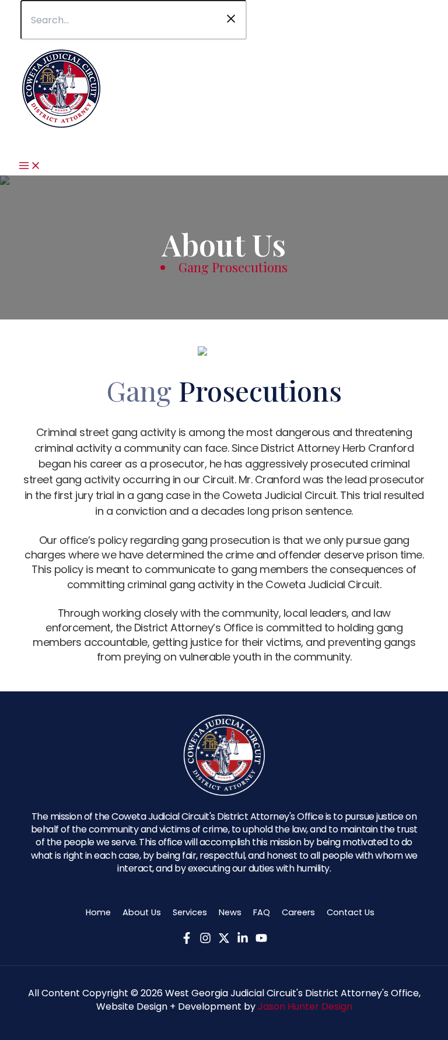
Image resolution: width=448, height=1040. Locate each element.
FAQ (261, 912)
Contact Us (350, 912)
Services (190, 912)
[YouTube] (261, 940)
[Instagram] (205, 940)
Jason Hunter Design (305, 1006)
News (230, 912)
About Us (142, 912)
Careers (298, 912)
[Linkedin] (243, 940)
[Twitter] (224, 940)
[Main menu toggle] (29, 167)
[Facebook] (186, 940)
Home (98, 912)
